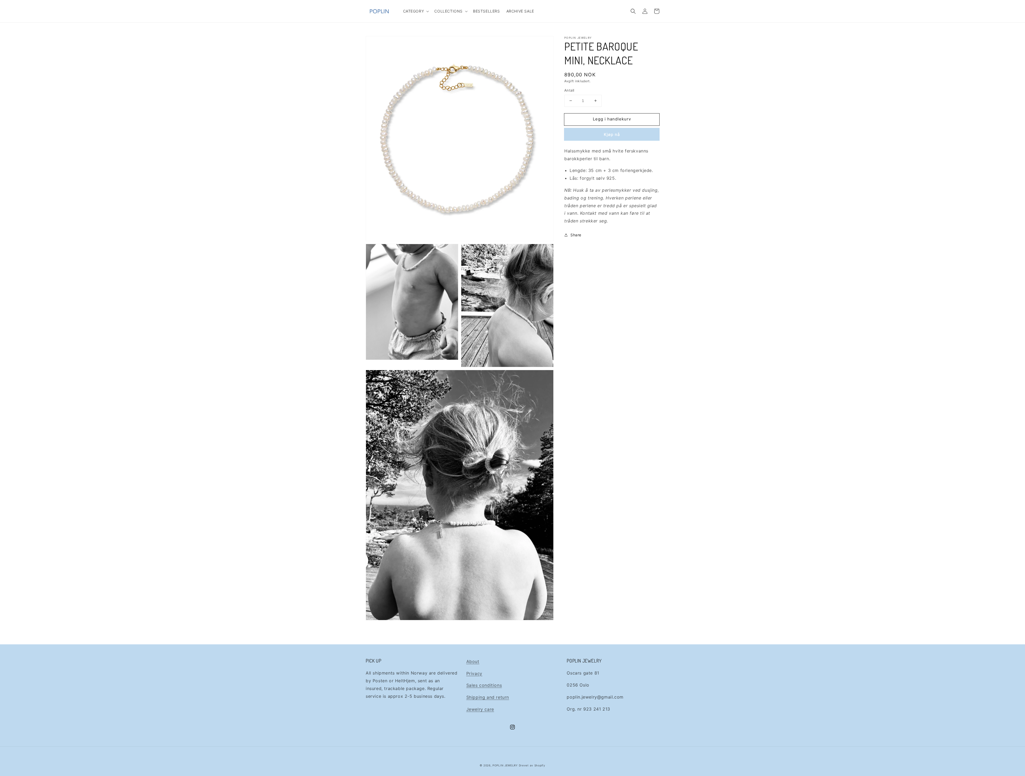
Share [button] (575, 235)
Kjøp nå (612, 134)
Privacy (474, 673)
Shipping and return (487, 697)
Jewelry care (480, 709)
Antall (569, 90)
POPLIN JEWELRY (505, 765)
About (472, 661)
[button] (415, 11)
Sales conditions (484, 685)
